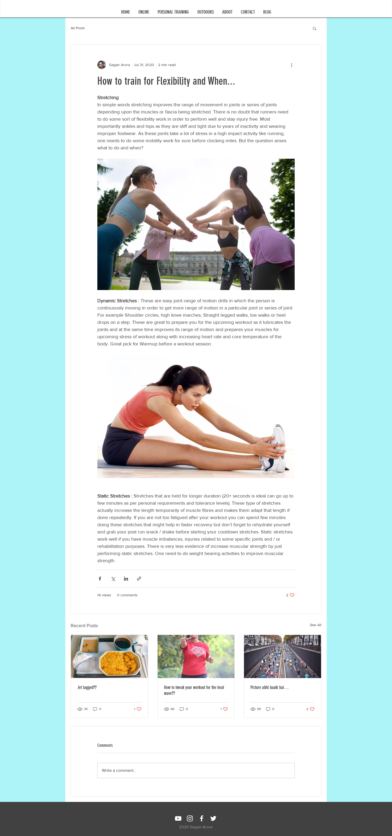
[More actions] (291, 65)
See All (315, 625)
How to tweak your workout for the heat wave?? (194, 690)
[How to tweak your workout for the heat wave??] (196, 656)
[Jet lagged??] (109, 656)
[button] (143, 12)
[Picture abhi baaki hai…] (282, 656)
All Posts (78, 28)
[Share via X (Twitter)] (112, 578)
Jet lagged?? (87, 687)
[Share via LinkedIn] (126, 578)
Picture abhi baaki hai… (269, 687)
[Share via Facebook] (99, 578)
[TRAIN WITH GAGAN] (178, 818)
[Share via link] (139, 578)
